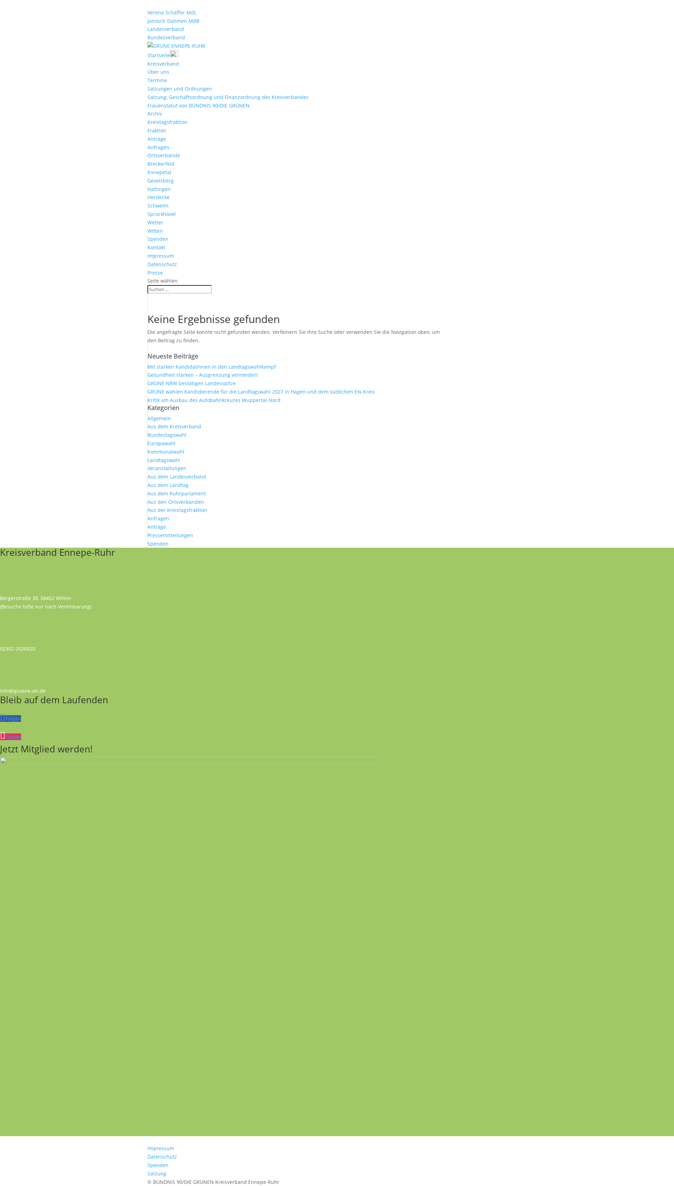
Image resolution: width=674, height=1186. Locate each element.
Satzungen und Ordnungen (179, 88)
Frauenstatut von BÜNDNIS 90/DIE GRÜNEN (198, 105)
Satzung (156, 1173)
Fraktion (156, 130)
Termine (157, 80)
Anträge (156, 139)
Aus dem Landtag (168, 485)
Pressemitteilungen (170, 535)
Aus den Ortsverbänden (175, 502)
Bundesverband (166, 37)
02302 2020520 (17, 648)
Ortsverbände (163, 155)
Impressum (160, 255)
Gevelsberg (160, 180)
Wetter (155, 222)
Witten (155, 231)
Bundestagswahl (166, 434)
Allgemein (159, 418)
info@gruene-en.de (23, 690)
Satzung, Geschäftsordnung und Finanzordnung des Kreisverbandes (228, 97)
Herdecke (158, 197)
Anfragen (158, 147)
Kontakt (156, 247)
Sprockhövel (161, 214)
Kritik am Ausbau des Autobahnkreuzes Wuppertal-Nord (213, 400)
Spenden (157, 239)
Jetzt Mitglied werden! (46, 749)
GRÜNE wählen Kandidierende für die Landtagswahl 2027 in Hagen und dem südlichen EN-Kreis (261, 391)
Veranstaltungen (166, 468)
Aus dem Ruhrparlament (176, 493)
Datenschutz (162, 264)
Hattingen (159, 189)
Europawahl (161, 443)
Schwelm (157, 205)
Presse (155, 272)
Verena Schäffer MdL (172, 12)
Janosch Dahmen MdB (173, 21)
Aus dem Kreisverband (174, 426)
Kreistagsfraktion (167, 122)
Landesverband (165, 29)
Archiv (154, 113)
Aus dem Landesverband (176, 476)
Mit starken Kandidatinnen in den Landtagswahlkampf (211, 366)
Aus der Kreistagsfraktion (177, 510)
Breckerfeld (160, 163)
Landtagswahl (163, 460)
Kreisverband (163, 63)
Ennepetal (159, 172)
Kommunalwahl (165, 451)
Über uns (158, 71)
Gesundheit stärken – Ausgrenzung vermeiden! (202, 374)
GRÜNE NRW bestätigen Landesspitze (191, 383)
